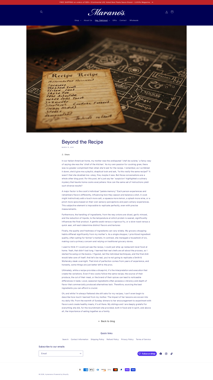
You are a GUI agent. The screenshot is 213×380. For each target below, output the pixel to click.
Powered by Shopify (61, 374)
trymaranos (49, 374)
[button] (41, 12)
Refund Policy (113, 339)
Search (65, 339)
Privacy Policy (127, 339)
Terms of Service (143, 339)
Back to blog (108, 321)
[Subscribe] (80, 353)
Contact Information (79, 339)
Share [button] (67, 154)
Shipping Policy (97, 339)
